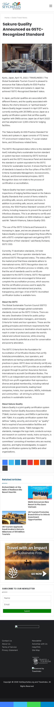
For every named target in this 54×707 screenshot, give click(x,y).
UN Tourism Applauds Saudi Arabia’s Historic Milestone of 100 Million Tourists (13, 530)
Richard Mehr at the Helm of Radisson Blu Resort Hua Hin (12, 489)
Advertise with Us (39, 644)
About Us (6, 644)
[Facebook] (5, 462)
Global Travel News (19, 18)
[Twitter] (11, 462)
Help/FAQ (36, 647)
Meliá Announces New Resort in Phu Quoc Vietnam (38, 504)
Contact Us (7, 641)
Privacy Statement (10, 650)
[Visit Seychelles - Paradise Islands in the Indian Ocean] (11, 6)
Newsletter (36, 641)
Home (6, 18)
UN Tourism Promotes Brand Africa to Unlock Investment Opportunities (39, 516)
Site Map (36, 650)
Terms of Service (9, 647)
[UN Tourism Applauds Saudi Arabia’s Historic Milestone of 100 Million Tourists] (14, 517)
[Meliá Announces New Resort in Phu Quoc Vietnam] (40, 492)
